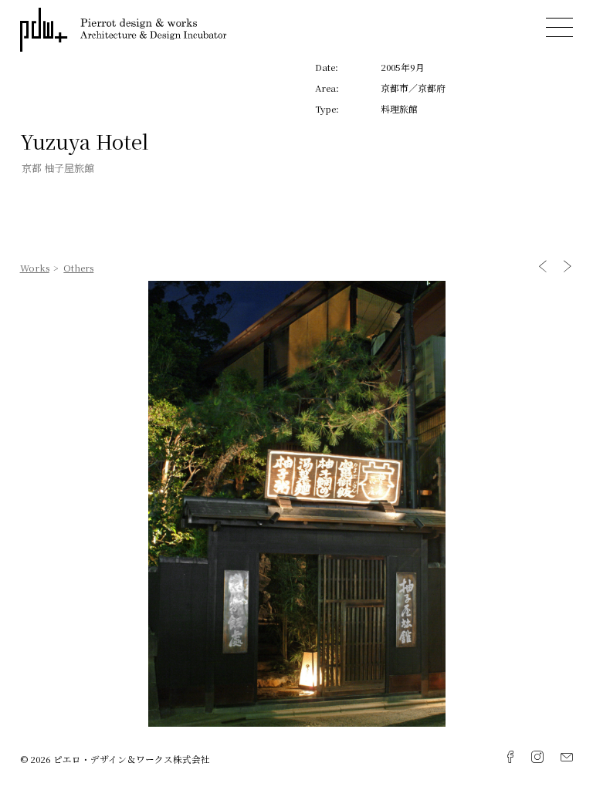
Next (567, 267)
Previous (543, 267)
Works (34, 267)
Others (78, 267)
